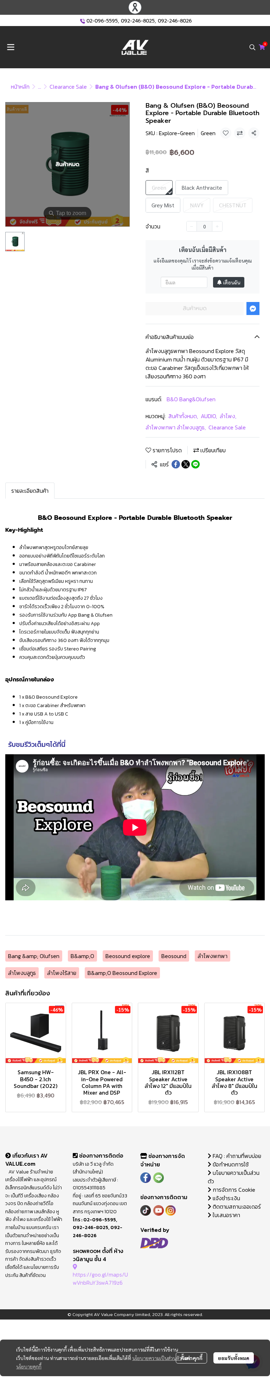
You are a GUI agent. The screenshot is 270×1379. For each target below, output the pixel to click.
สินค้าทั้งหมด (183, 416)
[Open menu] (11, 47)
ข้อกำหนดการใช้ (230, 1164)
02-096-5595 (102, 21)
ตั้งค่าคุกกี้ (191, 1358)
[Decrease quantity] (192, 226)
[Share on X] (185, 464)
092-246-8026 (175, 21)
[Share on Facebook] (176, 464)
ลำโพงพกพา (212, 956)
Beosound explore (127, 956)
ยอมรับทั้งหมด (233, 1358)
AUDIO (209, 416)
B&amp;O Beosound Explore (122, 973)
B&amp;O (82, 956)
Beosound (173, 956)
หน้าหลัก (20, 86)
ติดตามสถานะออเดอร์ (236, 1206)
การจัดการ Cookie (233, 1189)
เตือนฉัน (231, 282)
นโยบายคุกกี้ (28, 1366)
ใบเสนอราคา (225, 1215)
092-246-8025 (138, 21)
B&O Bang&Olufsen (191, 399)
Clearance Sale (68, 86)
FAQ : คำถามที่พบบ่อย (237, 1156)
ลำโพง (228, 416)
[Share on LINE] (195, 464)
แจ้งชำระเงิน (225, 1198)
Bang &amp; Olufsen (33, 956)
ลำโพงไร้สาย (61, 973)
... (39, 86)
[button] (252, 47)
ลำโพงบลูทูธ (22, 973)
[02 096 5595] (82, 21)
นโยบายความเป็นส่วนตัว (157, 1358)
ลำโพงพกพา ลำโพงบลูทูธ (176, 427)
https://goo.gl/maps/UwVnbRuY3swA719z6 (100, 1278)
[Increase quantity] (217, 226)
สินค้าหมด (195, 308)
